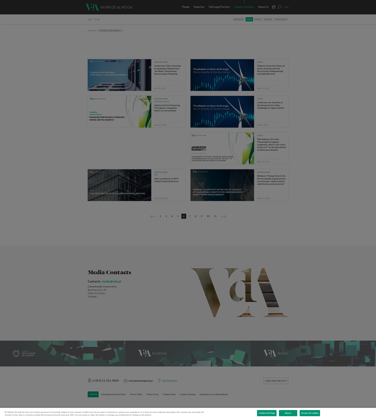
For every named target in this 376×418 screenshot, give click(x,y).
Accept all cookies (309, 413)
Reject (288, 413)
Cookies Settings (267, 413)
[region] (188, 413)
